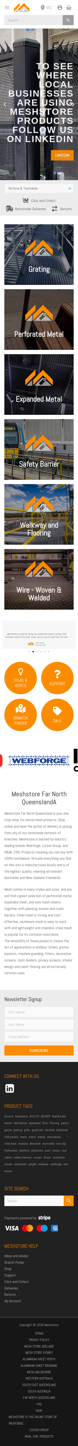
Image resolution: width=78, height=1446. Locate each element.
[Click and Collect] (26, 200)
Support (10, 1275)
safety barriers (23, 1157)
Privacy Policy (39, 1340)
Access (8, 1116)
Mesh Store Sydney (39, 1352)
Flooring (54, 1123)
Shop (7, 1268)
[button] (5, 104)
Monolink (35, 1143)
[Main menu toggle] (6, 7)
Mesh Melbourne (39, 1372)
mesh (23, 1137)
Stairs (47, 1157)
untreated (20, 1164)
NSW (39, 1410)
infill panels (11, 1137)
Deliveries (11, 1288)
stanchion (59, 1157)
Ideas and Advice (16, 1255)
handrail (49, 1130)
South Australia (39, 1391)
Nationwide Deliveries (30, 208)
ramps (56, 1150)
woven (8, 1171)
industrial (62, 1130)
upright (32, 1164)
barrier (8, 1123)
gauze (8, 1130)
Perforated (10, 1150)
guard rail (37, 1130)
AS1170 (34, 1116)
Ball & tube (59, 1116)
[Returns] (55, 209)
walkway (43, 1164)
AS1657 (45, 1116)
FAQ (39, 1404)
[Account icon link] (59, 7)
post (47, 1150)
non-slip (61, 1143)
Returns (66, 208)
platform (24, 1150)
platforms (37, 1150)
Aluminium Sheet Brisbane (39, 1365)
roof (64, 1150)
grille (27, 1130)
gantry (65, 1123)
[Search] (68, 20)
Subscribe (39, 1050)
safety (8, 1157)
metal (32, 1137)
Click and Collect (43, 200)
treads (8, 1164)
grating (18, 1130)
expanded (35, 1123)
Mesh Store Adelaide (39, 1346)
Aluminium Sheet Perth (39, 1359)
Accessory (21, 1116)
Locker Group (39, 1430)
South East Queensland (39, 1385)
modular (23, 1143)
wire (65, 1164)
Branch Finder (14, 1262)
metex (41, 1137)
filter (45, 1123)
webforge (56, 1164)
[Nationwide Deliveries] (9, 209)
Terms (39, 1333)
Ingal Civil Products (39, 1436)
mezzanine (54, 1137)
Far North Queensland (39, 1397)
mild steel (10, 1143)
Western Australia (39, 1378)
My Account (12, 1300)
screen (37, 1157)
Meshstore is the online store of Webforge (33, 1420)
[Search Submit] (69, 1201)
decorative (20, 1123)
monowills (48, 1143)
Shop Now (39, 595)
